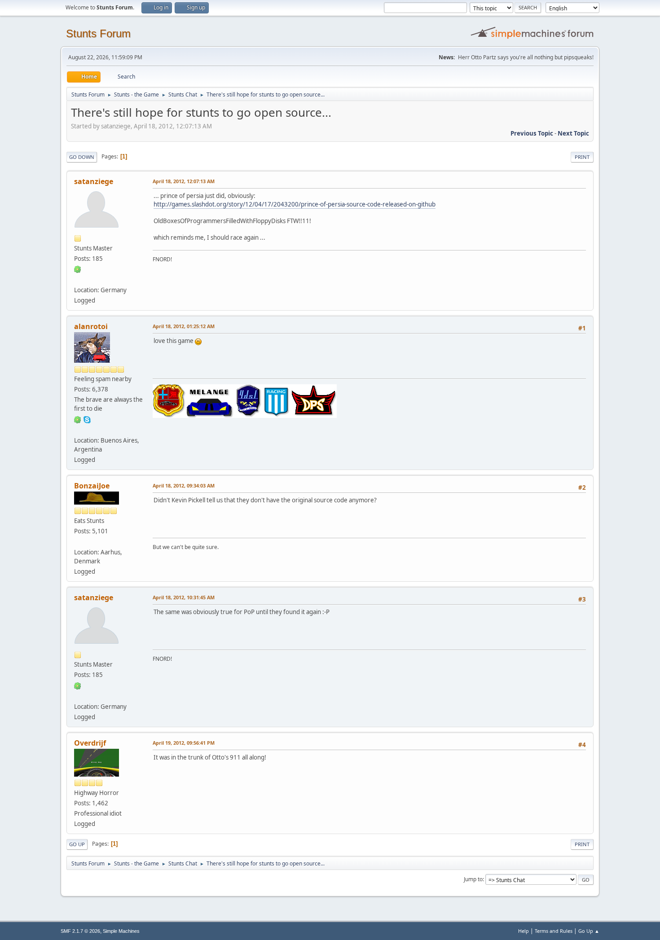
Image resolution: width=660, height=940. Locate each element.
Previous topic (531, 133)
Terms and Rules (553, 930)
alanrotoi (91, 326)
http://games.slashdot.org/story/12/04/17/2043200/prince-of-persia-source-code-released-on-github (295, 204)
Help (523, 930)
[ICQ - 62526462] (77, 269)
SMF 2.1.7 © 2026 (80, 931)
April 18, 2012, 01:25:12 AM (184, 326)
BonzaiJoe (92, 486)
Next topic (573, 133)
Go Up (77, 844)
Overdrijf (90, 743)
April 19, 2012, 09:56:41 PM (184, 742)
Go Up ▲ (588, 930)
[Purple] (77, 541)
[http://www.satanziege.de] (77, 279)
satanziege (93, 181)
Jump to (473, 879)
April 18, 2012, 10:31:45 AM (184, 597)
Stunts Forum (98, 33)
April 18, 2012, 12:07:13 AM (184, 181)
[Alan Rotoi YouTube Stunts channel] (77, 429)
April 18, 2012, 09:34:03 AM (184, 485)
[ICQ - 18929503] (77, 419)
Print (582, 157)
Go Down (81, 157)
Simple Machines (121, 931)
